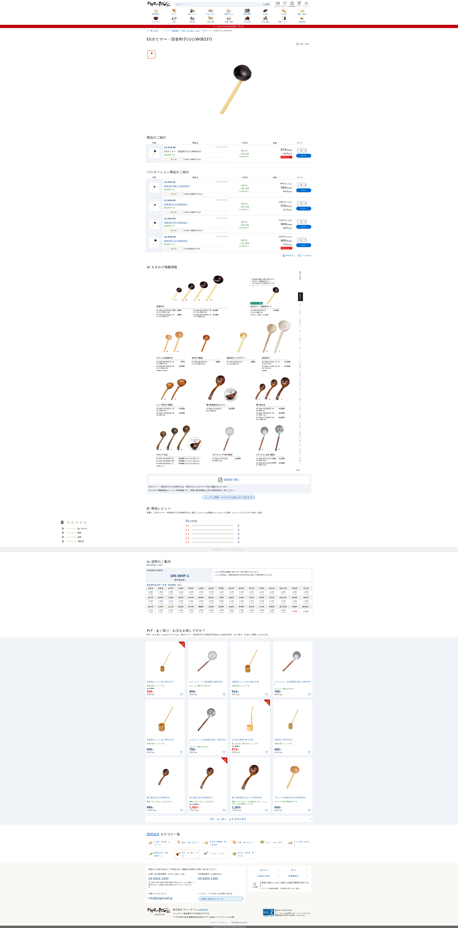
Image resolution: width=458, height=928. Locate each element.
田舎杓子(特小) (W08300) (177, 186)
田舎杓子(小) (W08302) (175, 204)
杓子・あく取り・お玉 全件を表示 (228, 819)
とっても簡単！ (228, 497)
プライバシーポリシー (219, 922)
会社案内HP (203, 909)
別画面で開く (232, 479)
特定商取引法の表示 (239, 922)
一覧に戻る (153, 30)
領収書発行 (294, 875)
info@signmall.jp (160, 898)
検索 (267, 4)
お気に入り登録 (304, 44)
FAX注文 (289, 255)
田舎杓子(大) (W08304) (175, 240)
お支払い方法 (264, 875)
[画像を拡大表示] (237, 89)
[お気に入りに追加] (182, 694)
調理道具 (153, 834)
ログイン (264, 869)
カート (294, 869)
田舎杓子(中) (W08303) (175, 222)
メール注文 (306, 255)
